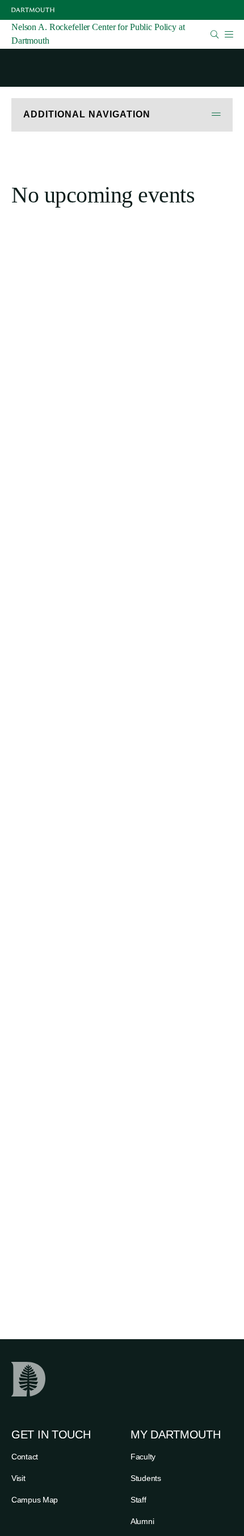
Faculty (143, 1456)
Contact (24, 1456)
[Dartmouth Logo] (32, 9)
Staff (138, 1499)
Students (146, 1478)
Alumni (142, 1521)
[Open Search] (215, 34)
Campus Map (34, 1499)
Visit (18, 1478)
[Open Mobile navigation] (229, 34)
